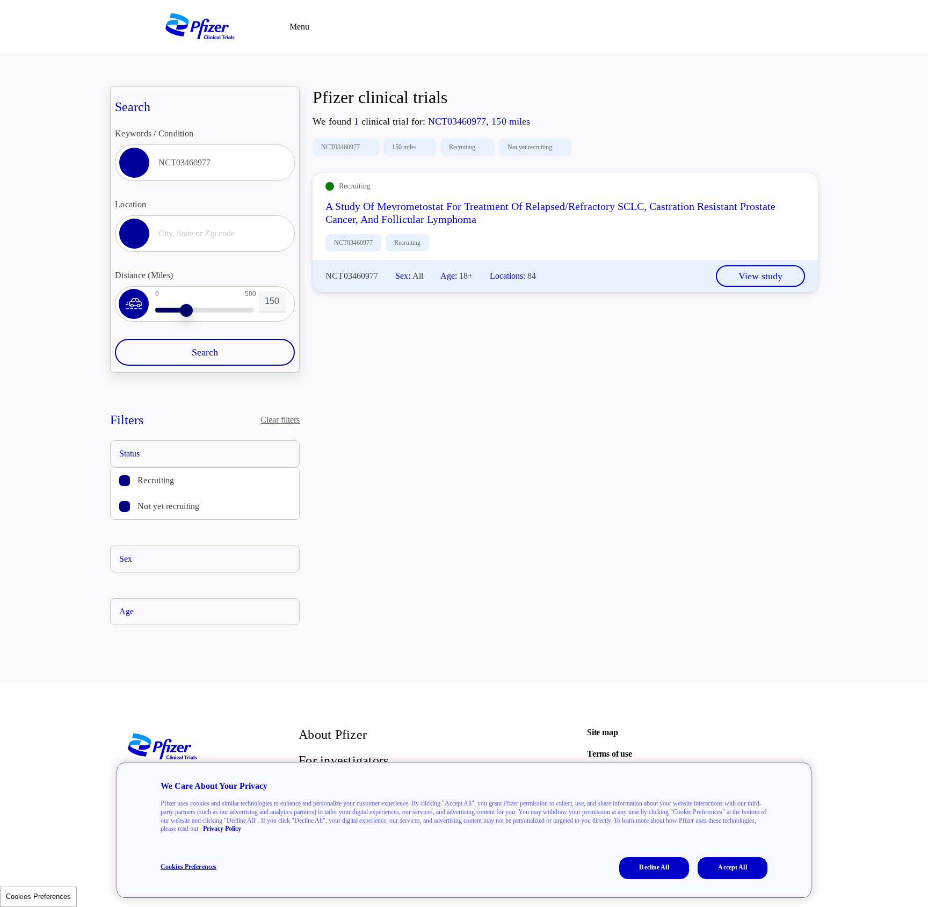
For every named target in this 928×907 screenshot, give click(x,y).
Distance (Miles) (144, 275)
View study (760, 276)
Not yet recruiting (168, 506)
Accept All (732, 867)
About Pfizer (333, 735)
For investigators (343, 760)
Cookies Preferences (38, 897)
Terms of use (609, 753)
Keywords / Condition (154, 133)
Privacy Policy (222, 828)
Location (130, 204)
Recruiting (156, 480)
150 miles (404, 147)
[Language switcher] (765, 26)
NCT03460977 (340, 147)
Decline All (654, 867)
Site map (602, 732)
